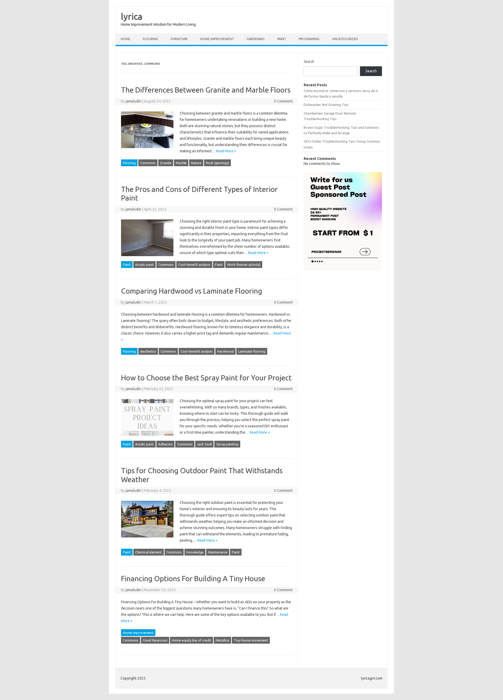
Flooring (150, 39)
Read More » (226, 151)
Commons (148, 163)
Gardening (256, 39)
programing (309, 39)
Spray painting (227, 444)
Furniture (179, 39)
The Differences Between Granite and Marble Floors (206, 90)
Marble (181, 163)
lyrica (132, 16)
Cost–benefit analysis (194, 264)
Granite (165, 163)
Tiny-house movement (251, 640)
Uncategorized (345, 39)
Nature (196, 163)
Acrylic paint (144, 264)
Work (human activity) (243, 264)
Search (309, 61)
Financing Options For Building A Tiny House (193, 578)
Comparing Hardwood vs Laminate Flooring (191, 291)
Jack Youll (204, 444)
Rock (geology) (217, 163)
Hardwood (225, 351)
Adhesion (165, 444)
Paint (281, 39)
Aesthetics (148, 351)
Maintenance (217, 552)
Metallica (222, 640)
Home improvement (217, 39)
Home (125, 39)
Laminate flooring (251, 351)
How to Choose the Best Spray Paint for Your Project (206, 378)
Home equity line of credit (191, 640)
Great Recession (155, 640)
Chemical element (148, 552)
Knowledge (195, 552)
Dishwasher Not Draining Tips (326, 104)
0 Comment (283, 101)
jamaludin (133, 101)
